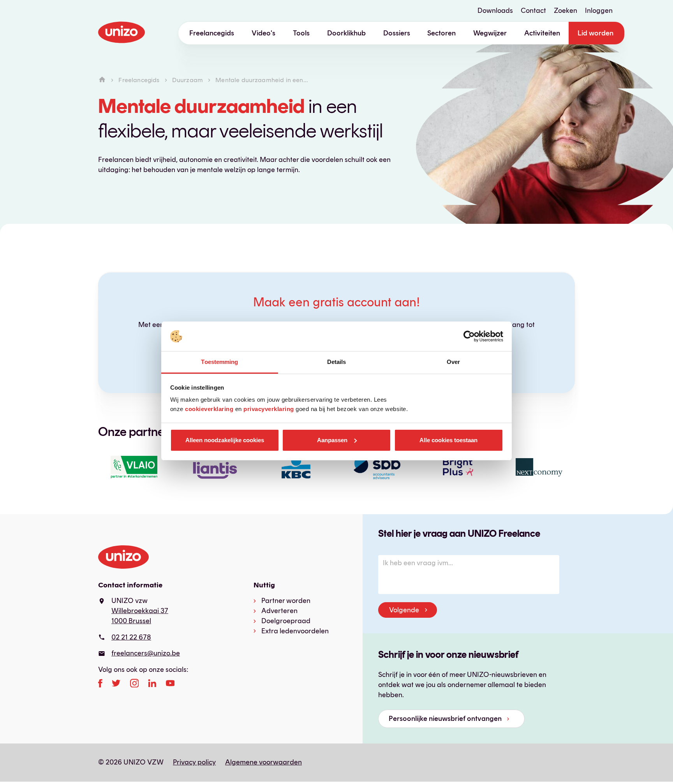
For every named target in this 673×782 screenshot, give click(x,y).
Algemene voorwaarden (263, 762)
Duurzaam (187, 80)
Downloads (495, 10)
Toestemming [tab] (219, 361)
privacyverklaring (268, 409)
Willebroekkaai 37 (139, 610)
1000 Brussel (131, 621)
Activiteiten (542, 33)
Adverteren (279, 610)
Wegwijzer (490, 33)
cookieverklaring (209, 409)
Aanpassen (332, 440)
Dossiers (396, 33)
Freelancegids (211, 33)
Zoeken (565, 10)
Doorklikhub (346, 33)
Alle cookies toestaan (448, 440)
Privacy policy (194, 762)
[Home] (102, 80)
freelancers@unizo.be (145, 653)
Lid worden (595, 33)
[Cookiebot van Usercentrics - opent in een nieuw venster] (469, 336)
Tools (301, 33)
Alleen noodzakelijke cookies (224, 440)
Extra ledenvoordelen (295, 631)
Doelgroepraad (285, 621)
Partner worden (285, 600)
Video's (263, 33)
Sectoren (441, 33)
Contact (533, 10)
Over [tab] (453, 361)
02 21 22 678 (131, 637)
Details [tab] (336, 361)
